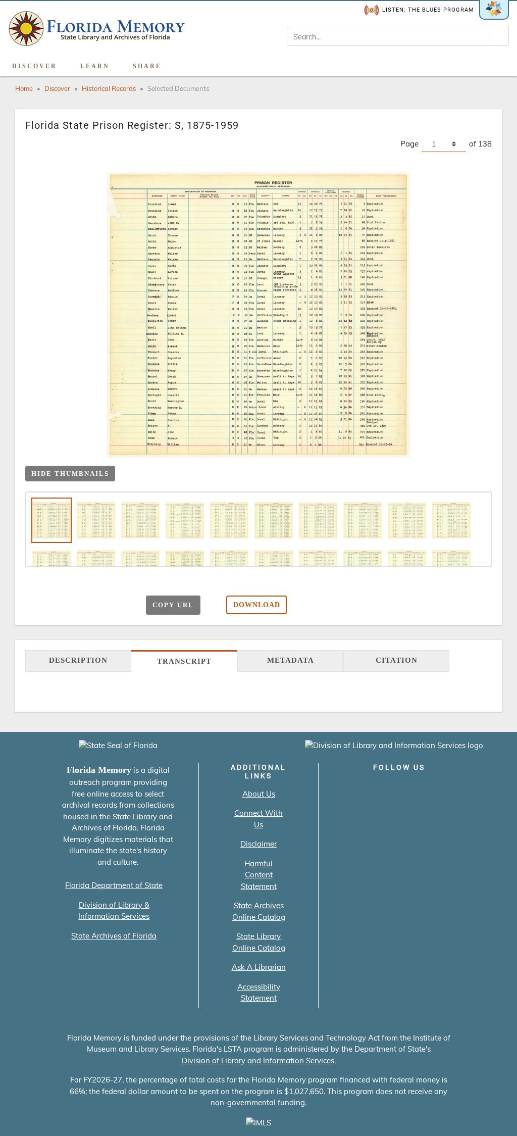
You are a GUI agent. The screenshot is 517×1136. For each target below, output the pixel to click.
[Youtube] (427, 788)
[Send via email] (58, 606)
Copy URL (173, 605)
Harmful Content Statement (259, 875)
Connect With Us (258, 818)
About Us (258, 794)
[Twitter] (370, 788)
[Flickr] (456, 788)
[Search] (499, 36)
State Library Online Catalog (258, 942)
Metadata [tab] (290, 660)
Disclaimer (258, 844)
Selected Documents (178, 88)
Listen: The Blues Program (428, 10)
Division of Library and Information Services (258, 1060)
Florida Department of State (114, 885)
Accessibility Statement (258, 992)
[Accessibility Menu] (498, 63)
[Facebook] (341, 788)
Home (24, 88)
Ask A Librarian (259, 967)
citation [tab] (397, 660)
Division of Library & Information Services (113, 910)
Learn (95, 66)
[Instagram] (399, 788)
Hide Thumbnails (70, 473)
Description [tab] (78, 660)
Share (147, 66)
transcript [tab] (184, 661)
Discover (34, 66)
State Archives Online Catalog (258, 911)
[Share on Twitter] (98, 606)
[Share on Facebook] (78, 606)
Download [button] (256, 605)
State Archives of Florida (114, 936)
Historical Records (109, 88)
